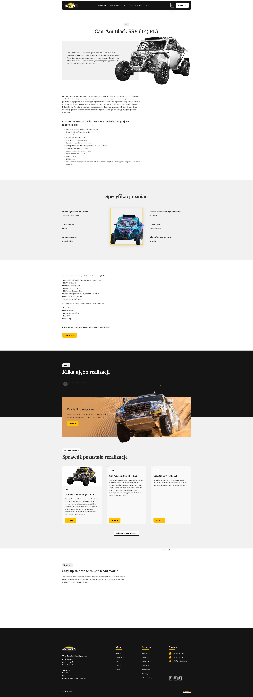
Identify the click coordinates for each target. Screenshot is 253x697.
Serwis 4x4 (145, 657)
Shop (125, 5)
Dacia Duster (146, 669)
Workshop (102, 5)
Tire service (145, 665)
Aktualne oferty (147, 678)
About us (138, 5)
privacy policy (187, 691)
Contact (147, 5)
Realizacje (145, 674)
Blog (131, 5)
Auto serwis (146, 653)
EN (172, 5)
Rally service (114, 5)
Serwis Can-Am (147, 661)
